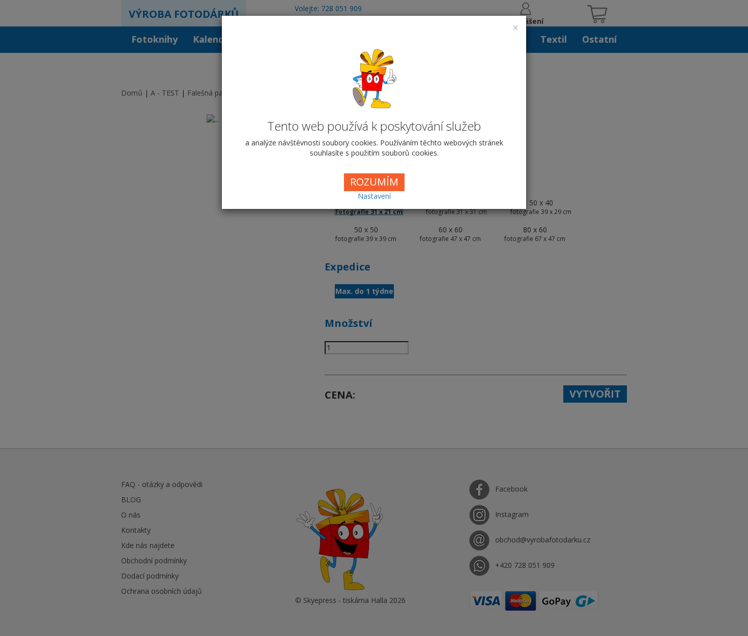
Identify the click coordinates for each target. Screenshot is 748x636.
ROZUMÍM (374, 182)
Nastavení (374, 196)
